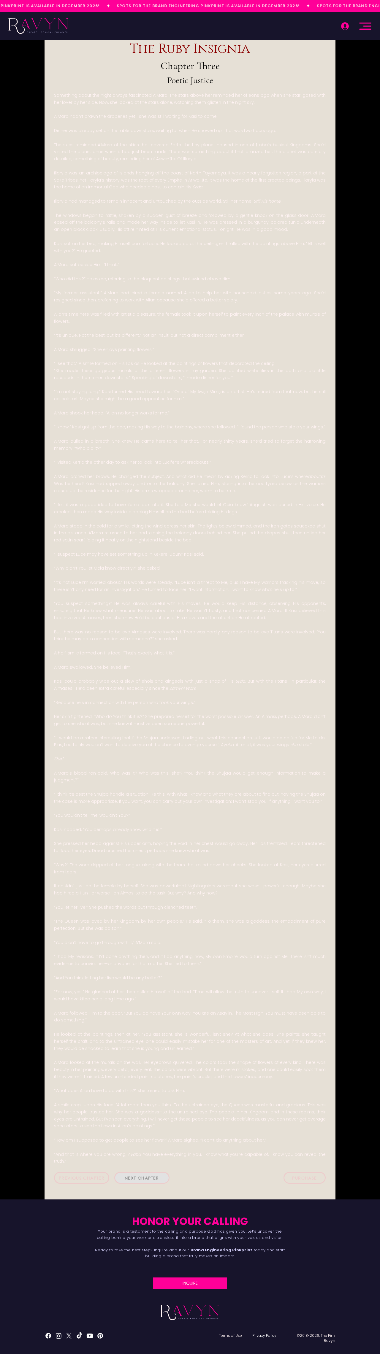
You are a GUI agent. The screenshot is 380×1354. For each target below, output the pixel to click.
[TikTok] (79, 1335)
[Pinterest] (100, 1335)
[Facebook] (48, 1335)
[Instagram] (58, 1335)
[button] (365, 26)
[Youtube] (90, 1335)
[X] (69, 1335)
